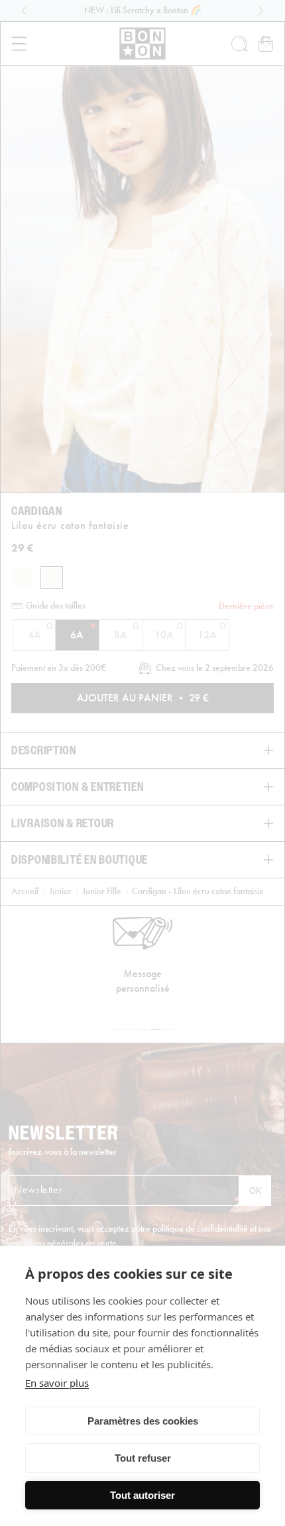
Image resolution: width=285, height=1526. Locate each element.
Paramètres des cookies (142, 1421)
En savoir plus (57, 1382)
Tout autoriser (142, 1495)
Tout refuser (143, 1458)
